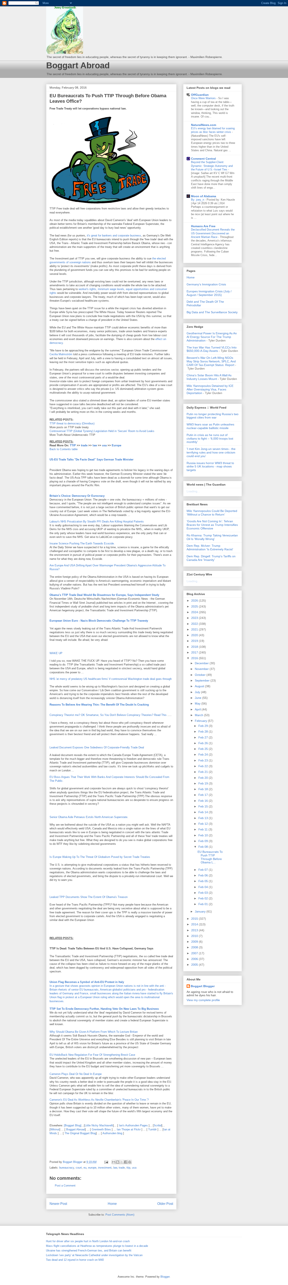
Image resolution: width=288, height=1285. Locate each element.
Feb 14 (203, 812)
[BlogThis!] (118, 1162)
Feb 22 (203, 766)
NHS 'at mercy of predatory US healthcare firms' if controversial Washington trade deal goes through (111, 678)
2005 (195, 964)
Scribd (157, 1125)
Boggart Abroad (78, 65)
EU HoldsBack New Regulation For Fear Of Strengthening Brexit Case (92, 1054)
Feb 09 (203, 841)
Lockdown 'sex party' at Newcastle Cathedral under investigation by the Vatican (94, 1255)
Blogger (165, 1276)
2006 (195, 959)
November (202, 669)
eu (84, 1167)
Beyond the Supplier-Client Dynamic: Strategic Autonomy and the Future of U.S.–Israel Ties (212, 166)
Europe (116, 445)
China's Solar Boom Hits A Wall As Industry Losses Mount (209, 377)
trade (84, 445)
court (79, 1167)
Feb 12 (203, 823)
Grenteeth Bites (101, 1129)
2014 (195, 924)
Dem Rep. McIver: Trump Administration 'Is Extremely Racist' (210, 547)
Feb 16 (203, 800)
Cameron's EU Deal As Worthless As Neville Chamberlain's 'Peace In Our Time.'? (99, 1099)
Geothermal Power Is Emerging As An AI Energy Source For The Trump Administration (212, 337)
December (202, 663)
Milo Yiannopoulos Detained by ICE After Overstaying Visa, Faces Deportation (210, 389)
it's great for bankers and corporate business (114, 235)
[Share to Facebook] (126, 1162)
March (199, 715)
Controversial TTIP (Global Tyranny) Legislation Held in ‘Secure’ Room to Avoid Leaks (102, 431)
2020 (195, 635)
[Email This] (114, 1162)
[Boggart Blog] (72, 1125)
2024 (195, 612)
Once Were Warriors (204, 98)
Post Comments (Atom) (119, 1214)
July (198, 692)
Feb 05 (203, 881)
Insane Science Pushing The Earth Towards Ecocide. (82, 543)
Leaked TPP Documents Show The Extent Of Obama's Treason (89, 897)
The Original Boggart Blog (80, 1133)
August (200, 686)
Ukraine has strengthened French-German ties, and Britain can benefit (88, 1250)
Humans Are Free (203, 226)
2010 (195, 936)
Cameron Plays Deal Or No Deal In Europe (76, 1074)
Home (112, 1203)
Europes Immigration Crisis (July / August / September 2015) (209, 293)
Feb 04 (203, 887)
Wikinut (54, 1129)
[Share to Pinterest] (130, 1162)
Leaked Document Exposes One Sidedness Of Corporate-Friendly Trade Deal (97, 747)
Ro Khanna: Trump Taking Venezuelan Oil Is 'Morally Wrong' (212, 537)
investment (105, 1167)
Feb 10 (203, 835)
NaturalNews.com (203, 125)
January (200, 911)
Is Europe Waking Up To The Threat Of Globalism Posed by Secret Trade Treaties (100, 856)
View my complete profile (203, 1000)
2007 (195, 953)
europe (92, 1167)
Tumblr (152, 1129)
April (198, 709)
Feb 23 (203, 760)
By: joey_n (198, 199)
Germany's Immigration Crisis (206, 284)
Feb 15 (203, 806)
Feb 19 (203, 783)
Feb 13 (203, 818)
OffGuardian (200, 94)
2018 (195, 646)
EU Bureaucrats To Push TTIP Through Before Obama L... (210, 857)
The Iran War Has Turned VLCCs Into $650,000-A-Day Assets (212, 349)
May (198, 703)
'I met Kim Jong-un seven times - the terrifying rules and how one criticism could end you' (211, 452)
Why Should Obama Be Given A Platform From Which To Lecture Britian (94, 1031)
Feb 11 (203, 829)
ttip (128, 1167)
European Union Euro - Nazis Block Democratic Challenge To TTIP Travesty (99, 620)
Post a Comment (65, 1185)
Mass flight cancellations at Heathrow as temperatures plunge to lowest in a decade (97, 1245)
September (202, 680)
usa (104, 445)
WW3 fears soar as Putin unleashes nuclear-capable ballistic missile (210, 426)
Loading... (193, 491)
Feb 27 (203, 737)
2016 (195, 658)
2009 (195, 941)
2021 (195, 629)
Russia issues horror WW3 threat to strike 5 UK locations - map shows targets (210, 466)
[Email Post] (106, 1162)
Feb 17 (203, 794)
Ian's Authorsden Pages (133, 1125)
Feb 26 (203, 743)
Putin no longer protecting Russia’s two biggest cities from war (212, 415)
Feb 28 (203, 731)
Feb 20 (203, 777)
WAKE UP (56, 653)
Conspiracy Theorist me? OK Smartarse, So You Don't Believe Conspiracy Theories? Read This (108, 715)
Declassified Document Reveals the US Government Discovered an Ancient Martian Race (213, 233)
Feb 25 (203, 748)
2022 (195, 623)
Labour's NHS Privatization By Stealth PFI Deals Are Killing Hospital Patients (97, 521)
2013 (195, 930)
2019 (195, 640)
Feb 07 (203, 869)
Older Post (165, 1203)
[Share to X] (122, 1162)
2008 (195, 947)
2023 (195, 618)
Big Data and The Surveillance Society (212, 312)
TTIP (73, 445)
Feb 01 (203, 904)
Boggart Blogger (203, 986)
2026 (195, 600)
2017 (195, 652)
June (198, 697)
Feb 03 (203, 892)
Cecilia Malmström (61, 354)
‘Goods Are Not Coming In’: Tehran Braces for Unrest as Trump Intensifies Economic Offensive (212, 525)
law (95, 445)
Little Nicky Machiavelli (99, 1125)
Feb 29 (203, 726)
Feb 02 (203, 898)
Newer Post (58, 1203)
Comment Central (203, 158)
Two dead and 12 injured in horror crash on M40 (75, 1259)
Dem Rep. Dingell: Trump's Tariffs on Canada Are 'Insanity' (211, 558)
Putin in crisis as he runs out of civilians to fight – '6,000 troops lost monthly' (210, 438)
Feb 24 (203, 754)
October (200, 674)
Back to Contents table (64, 449)
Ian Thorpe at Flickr (129, 1129)
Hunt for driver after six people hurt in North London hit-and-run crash (88, 1241)
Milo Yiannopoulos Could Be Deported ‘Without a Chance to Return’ (212, 512)
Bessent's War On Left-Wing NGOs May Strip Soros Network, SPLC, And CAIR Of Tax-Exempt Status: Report (211, 361)
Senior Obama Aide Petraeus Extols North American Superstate (88, 817)
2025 (195, 606)
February (201, 720)
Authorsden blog (112, 1133)
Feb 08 (203, 846)
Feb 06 (203, 875)
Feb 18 (203, 789)
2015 (195, 918)
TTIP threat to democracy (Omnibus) (72, 423)
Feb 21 (203, 771)
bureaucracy (66, 1167)
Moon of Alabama (203, 196)
